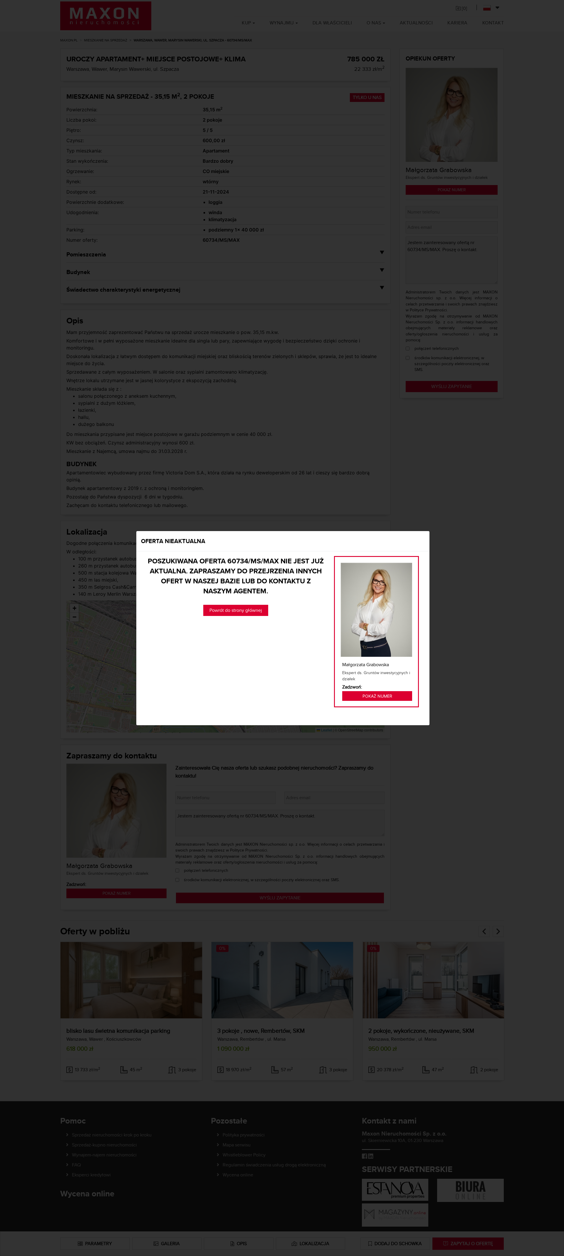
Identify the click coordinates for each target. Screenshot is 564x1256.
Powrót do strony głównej (235, 610)
